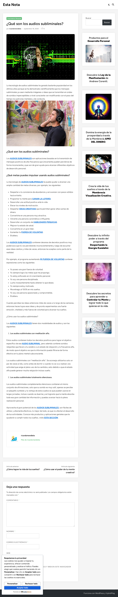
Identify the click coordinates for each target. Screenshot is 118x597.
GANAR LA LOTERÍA (41, 199)
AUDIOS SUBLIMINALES (21, 158)
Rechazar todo (31, 584)
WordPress (99, 593)
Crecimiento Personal (14, 18)
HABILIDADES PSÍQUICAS (45, 222)
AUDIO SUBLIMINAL (31, 343)
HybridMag (110, 593)
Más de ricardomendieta (30, 440)
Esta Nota (11, 4)
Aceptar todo (22, 588)
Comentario (13, 500)
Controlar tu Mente (98, 299)
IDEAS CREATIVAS (27, 209)
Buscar (88, 18)
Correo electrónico (17, 542)
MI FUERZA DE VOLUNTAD (52, 259)
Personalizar (12, 584)
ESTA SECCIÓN (51, 418)
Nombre (11, 531)
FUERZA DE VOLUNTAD (32, 232)
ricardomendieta (15, 29)
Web (8, 553)
